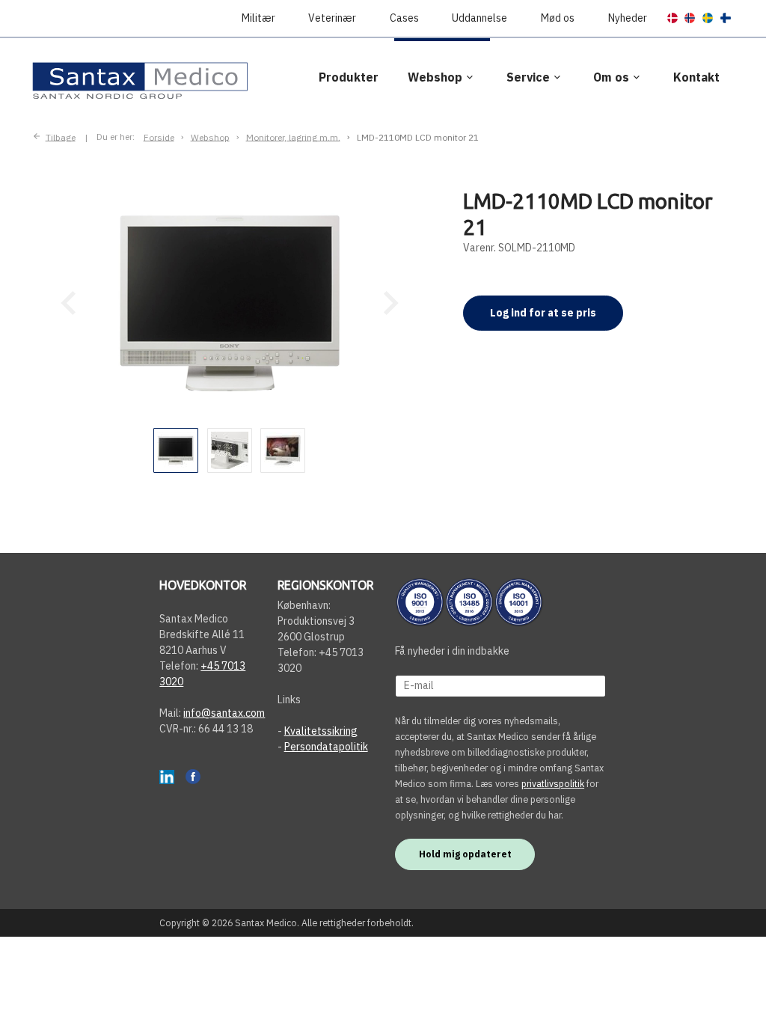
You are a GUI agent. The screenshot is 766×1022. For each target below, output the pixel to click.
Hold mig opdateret (465, 854)
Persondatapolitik (326, 746)
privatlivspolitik (552, 783)
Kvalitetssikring (321, 731)
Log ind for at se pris (543, 312)
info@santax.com (224, 713)
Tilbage (61, 136)
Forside (159, 136)
